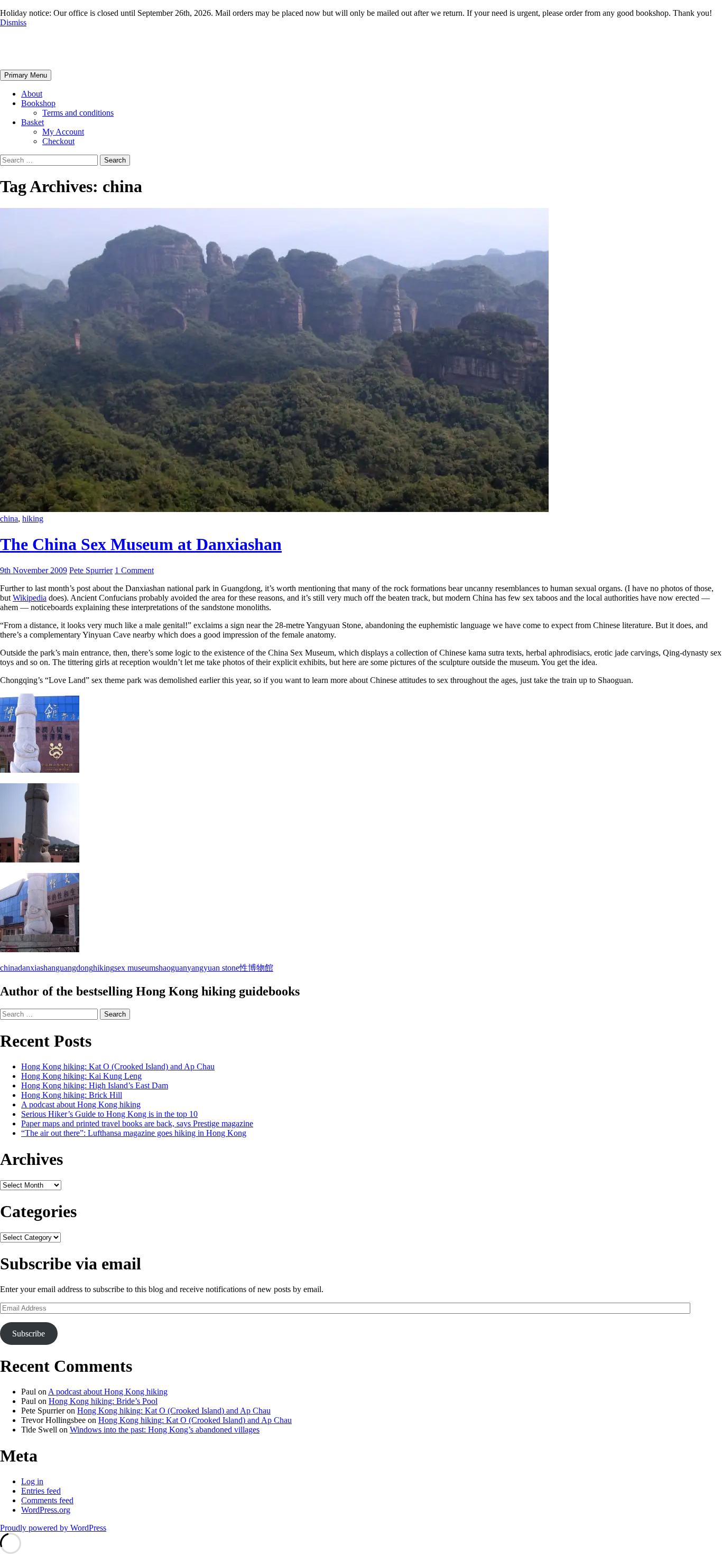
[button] (361, 734)
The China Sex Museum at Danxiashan (141, 544)
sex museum (134, 967)
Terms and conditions (78, 112)
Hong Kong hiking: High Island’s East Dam (94, 1085)
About (31, 93)
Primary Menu (25, 75)
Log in (32, 1481)
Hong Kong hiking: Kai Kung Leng (81, 1075)
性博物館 (256, 967)
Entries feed (41, 1490)
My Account (63, 131)
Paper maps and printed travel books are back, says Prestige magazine (137, 1123)
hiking (32, 518)
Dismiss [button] (13, 22)
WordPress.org (45, 1509)
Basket (32, 122)
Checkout (58, 141)
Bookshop (38, 103)
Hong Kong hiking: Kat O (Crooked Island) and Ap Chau (118, 1066)
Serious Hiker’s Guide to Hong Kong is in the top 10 (109, 1113)
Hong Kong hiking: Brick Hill (71, 1094)
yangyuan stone (213, 967)
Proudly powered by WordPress (53, 1527)
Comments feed (47, 1500)
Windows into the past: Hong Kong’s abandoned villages (165, 1429)
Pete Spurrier (49, 48)
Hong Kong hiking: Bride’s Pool (103, 1401)
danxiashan (36, 967)
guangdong (74, 967)
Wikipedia (30, 597)
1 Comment (134, 570)
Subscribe (28, 1333)
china (9, 518)
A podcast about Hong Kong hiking (81, 1104)
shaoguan (171, 967)
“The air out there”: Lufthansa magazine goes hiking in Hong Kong (133, 1132)
